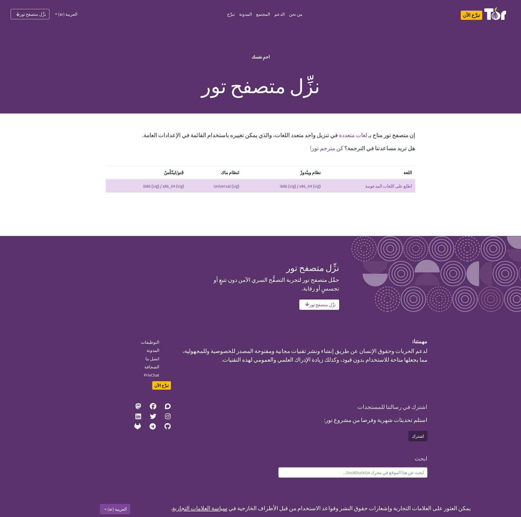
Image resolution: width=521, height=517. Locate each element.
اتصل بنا (152, 358)
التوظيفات (150, 342)
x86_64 (305, 186)
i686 (283, 186)
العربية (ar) (67, 14)
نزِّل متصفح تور (33, 14)
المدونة (245, 14)
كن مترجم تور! (326, 148)
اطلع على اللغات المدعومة (388, 186)
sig (292, 186)
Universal (222, 186)
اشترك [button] (418, 436)
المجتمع (263, 14)
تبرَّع (231, 14)
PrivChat (151, 375)
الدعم (279, 14)
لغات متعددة (353, 135)
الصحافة (151, 367)
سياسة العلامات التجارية (199, 508)
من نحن (296, 14)
